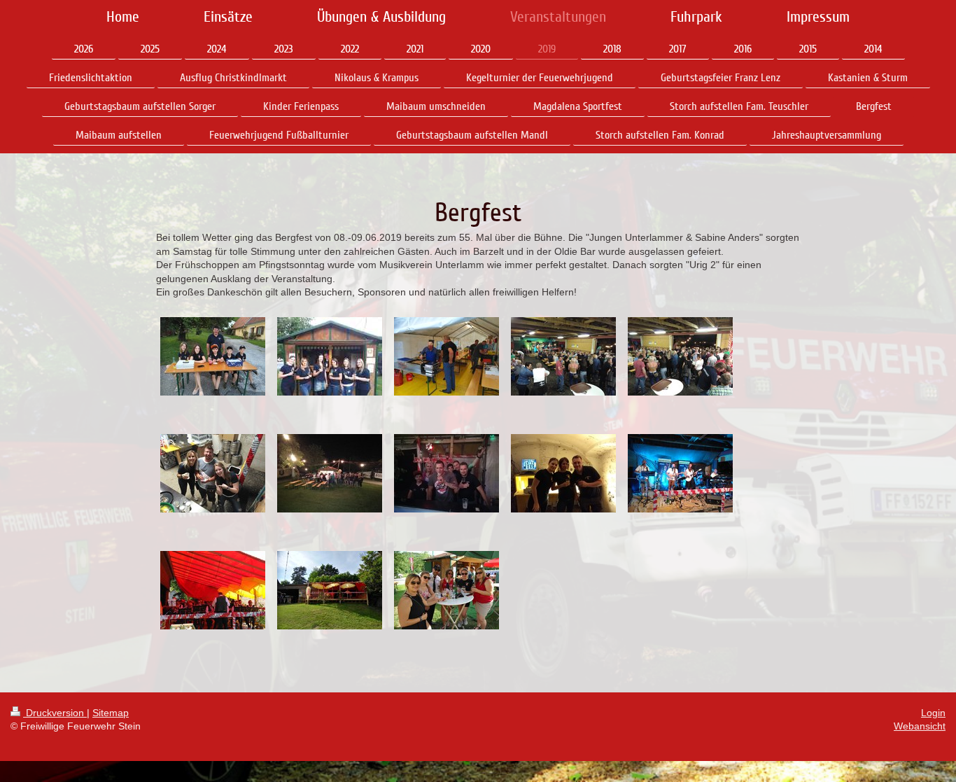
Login (933, 712)
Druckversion (55, 712)
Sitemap (110, 712)
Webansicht (920, 726)
